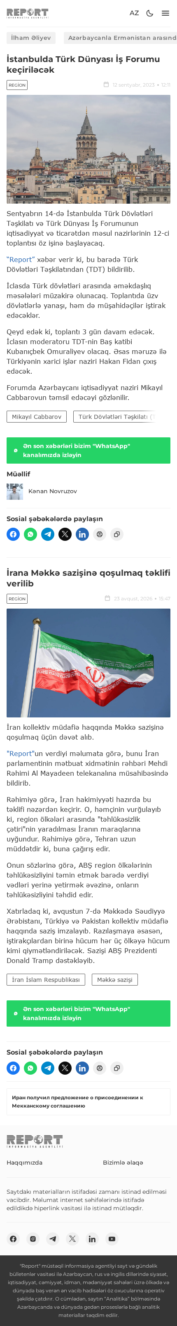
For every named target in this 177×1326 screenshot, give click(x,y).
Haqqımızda (24, 1162)
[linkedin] (82, 534)
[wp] (30, 534)
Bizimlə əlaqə (123, 1162)
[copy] (116, 534)
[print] (99, 534)
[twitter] (65, 534)
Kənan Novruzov (52, 491)
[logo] (28, 13)
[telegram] (47, 534)
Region (17, 85)
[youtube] (112, 1239)
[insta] (33, 1239)
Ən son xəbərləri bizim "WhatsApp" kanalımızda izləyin (76, 450)
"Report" (21, 753)
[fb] (13, 534)
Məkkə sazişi (115, 979)
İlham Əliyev (31, 37)
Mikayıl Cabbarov (36, 416)
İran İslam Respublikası (46, 979)
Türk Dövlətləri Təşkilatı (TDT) (123, 416)
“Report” (21, 259)
